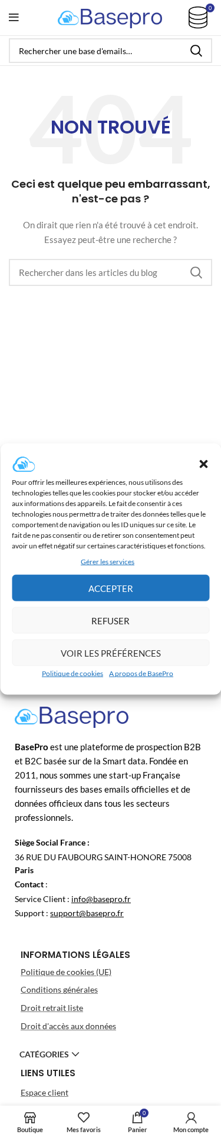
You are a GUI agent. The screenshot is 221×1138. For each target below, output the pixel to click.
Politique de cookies (72, 673)
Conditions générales (59, 989)
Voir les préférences (111, 653)
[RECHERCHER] (196, 50)
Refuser (110, 620)
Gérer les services (107, 561)
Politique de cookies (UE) (66, 972)
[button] (203, 464)
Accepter (110, 588)
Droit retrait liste (52, 1008)
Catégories (44, 1054)
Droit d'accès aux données (68, 1026)
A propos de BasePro (141, 673)
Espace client (44, 1092)
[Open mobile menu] (14, 17)
